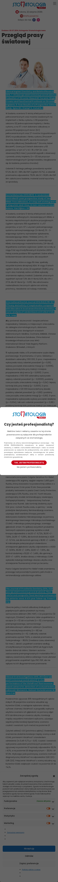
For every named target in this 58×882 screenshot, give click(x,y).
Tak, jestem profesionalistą (29, 462)
